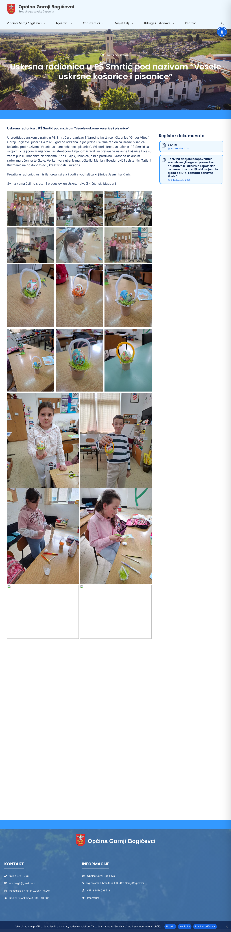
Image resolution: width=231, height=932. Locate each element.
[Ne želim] (226, 926)
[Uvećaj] (49, 195)
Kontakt (191, 23)
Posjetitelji (121, 23)
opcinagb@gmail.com (22, 883)
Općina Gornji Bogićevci (46, 7)
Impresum (93, 897)
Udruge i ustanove (157, 23)
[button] (222, 23)
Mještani (62, 23)
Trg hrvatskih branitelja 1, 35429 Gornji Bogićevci (115, 883)
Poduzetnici (91, 23)
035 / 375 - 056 (19, 875)
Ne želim (185, 926)
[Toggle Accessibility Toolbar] (222, 31)
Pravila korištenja (205, 926)
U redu (170, 926)
